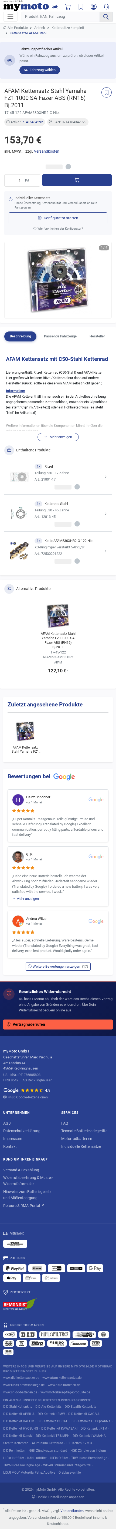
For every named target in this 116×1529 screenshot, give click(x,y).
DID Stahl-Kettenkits (17, 1406)
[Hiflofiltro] (54, 1334)
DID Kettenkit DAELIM (18, 1421)
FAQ (64, 1123)
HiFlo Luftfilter (13, 1458)
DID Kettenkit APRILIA (19, 1414)
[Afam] (10, 1334)
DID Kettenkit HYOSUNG (20, 1428)
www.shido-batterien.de (20, 1392)
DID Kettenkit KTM (94, 1428)
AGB (7, 1123)
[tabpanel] (58, 460)
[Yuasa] (21, 1343)
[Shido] (57, 1343)
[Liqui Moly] (8, 1343)
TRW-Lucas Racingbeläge (21, 1465)
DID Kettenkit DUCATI (52, 1421)
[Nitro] (37, 1343)
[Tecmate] (78, 1343)
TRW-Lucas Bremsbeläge (89, 1458)
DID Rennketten (14, 1450)
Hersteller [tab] (97, 336)
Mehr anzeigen (27, 899)
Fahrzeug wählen (42, 70)
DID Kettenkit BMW (51, 1414)
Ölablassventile (70, 1472)
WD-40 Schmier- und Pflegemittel (67, 1465)
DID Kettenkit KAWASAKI (59, 1428)
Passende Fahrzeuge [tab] (60, 336)
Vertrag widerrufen (29, 1024)
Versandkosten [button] (46, 151)
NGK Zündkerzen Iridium (88, 1450)
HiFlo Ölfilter (59, 1458)
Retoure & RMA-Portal (22, 1205)
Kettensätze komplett (68, 28)
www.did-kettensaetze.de (21, 1378)
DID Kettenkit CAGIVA (84, 1414)
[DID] (28, 1334)
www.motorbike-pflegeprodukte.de (65, 1392)
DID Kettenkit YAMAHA (89, 1436)
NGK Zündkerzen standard (48, 1450)
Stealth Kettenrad (16, 1443)
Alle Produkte (18, 28)
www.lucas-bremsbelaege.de (24, 1385)
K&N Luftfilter (37, 1458)
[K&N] (84, 1334)
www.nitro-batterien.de (64, 1385)
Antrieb (39, 28)
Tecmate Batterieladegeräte (84, 1131)
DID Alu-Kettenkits (48, 1406)
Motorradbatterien (76, 1138)
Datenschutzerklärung (21, 1131)
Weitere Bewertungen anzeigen (60, 966)
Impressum (12, 1138)
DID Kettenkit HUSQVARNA (91, 1421)
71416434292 (32, 122)
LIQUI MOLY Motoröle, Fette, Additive (29, 1472)
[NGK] (103, 1334)
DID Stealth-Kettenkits (80, 1406)
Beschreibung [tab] (20, 336)
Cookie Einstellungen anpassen (60, 1497)
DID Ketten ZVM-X (79, 1443)
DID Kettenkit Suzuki (18, 1436)
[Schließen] (90, 8)
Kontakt (10, 1146)
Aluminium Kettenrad (47, 1443)
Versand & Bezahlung (21, 1170)
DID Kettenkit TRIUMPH (53, 1436)
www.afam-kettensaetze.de (61, 1378)
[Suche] (106, 17)
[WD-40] (8, 1352)
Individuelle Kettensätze (81, 1146)
